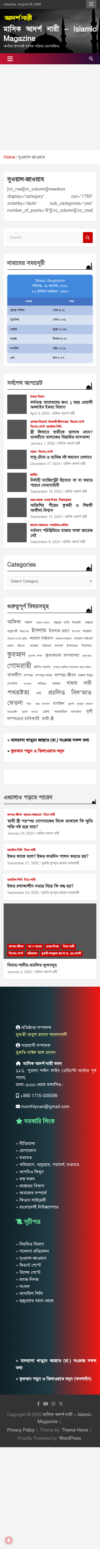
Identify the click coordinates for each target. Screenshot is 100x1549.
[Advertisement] (50, 107)
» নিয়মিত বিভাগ (30, 1244)
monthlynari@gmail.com (45, 1106)
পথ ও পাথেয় (35, 946)
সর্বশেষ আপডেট (24, 383)
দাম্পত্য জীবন (65, 675)
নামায (72, 683)
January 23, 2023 (20, 833)
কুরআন (16, 654)
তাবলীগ (14, 675)
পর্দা (38, 693)
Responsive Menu (91, 4)
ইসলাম (39, 630)
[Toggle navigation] (10, 58)
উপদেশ (76, 631)
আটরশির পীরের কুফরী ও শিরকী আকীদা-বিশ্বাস (61, 508)
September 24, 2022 (23, 893)
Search (88, 237)
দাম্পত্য (28, 675)
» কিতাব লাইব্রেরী (31, 1200)
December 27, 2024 (45, 464)
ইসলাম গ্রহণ (59, 630)
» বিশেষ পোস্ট (28, 1272)
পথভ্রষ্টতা (18, 692)
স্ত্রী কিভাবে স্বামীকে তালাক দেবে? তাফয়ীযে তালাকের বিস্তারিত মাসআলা (61, 435)
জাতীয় (33, 475)
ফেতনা (15, 702)
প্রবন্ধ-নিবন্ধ (50, 500)
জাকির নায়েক (42, 667)
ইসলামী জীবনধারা (58, 422)
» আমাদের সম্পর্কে (31, 1193)
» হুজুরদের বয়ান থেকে (35, 1300)
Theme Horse (75, 1430)
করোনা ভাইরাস (41, 638)
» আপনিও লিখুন (30, 1172)
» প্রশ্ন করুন (25, 1179)
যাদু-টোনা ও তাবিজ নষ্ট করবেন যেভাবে (61, 457)
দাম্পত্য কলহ (43, 675)
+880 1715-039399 (38, 1095)
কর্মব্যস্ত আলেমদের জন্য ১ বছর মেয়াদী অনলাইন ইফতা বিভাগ (61, 405)
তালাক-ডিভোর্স (38, 422)
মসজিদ (58, 703)
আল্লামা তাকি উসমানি (67, 622)
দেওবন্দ (28, 683)
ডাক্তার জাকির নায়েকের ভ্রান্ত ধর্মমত (72, 667)
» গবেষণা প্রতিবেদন (32, 1251)
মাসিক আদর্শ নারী (63, 413)
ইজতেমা (24, 631)
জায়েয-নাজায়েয (39, 525)
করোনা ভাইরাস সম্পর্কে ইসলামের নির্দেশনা (61, 646)
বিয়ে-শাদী (49, 814)
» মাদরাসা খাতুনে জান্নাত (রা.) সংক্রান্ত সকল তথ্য (48, 740)
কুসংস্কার (87, 655)
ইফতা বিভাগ (37, 396)
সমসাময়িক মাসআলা (67, 712)
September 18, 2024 (46, 492)
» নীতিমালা (25, 1143)
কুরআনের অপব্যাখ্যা (62, 655)
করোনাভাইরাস (64, 638)
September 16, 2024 (46, 517)
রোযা (46, 711)
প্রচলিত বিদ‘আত (70, 692)
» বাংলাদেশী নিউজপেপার (37, 1207)
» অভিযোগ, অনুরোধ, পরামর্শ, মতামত (47, 1164)
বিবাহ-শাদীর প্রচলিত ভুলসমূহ (32, 965)
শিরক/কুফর (65, 500)
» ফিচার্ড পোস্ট (28, 1265)
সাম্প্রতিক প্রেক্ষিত (59, 525)
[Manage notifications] (9, 1540)
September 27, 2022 (23, 863)
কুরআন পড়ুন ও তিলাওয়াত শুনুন (37, 751)
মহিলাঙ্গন (32, 953)
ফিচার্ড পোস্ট (77, 422)
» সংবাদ (23, 1286)
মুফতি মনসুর (30, 711)
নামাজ (56, 683)
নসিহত (42, 684)
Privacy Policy (20, 1430)
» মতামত (24, 1157)
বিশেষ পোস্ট (37, 426)
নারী (88, 683)
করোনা (87, 631)
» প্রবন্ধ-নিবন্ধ (27, 1279)
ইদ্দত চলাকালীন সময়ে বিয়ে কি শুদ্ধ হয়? (40, 886)
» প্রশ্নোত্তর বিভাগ (30, 1186)
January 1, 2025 (42, 443)
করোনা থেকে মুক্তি (17, 638)
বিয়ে (29, 703)
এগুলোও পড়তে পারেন (28, 797)
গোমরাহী (19, 665)
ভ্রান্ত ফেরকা (36, 500)
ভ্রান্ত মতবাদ (42, 703)
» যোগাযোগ (26, 1150)
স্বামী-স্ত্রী (48, 718)
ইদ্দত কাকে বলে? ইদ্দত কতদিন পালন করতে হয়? (47, 856)
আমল (33, 452)
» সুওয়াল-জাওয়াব (31, 1258)
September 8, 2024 (45, 542)
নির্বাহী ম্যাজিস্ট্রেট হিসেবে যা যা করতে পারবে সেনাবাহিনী (61, 483)
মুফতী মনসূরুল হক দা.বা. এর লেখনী (61, 953)
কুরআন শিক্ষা (35, 655)
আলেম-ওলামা (43, 622)
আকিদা (14, 622)
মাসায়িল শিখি (53, 426)
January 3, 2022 (19, 972)
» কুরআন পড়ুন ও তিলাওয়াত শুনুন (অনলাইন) (54, 1378)
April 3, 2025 (40, 413)
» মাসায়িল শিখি (29, 1293)
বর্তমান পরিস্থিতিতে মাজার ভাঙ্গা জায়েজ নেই (61, 533)
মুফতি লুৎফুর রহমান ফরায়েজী (60, 863)
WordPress (70, 1438)
